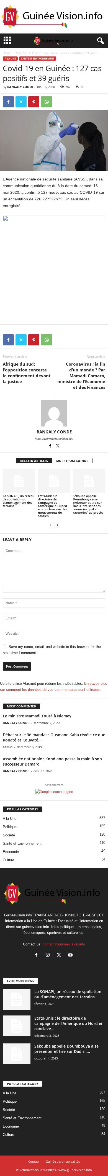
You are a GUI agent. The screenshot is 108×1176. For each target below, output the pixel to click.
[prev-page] (50, 525)
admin (7, 747)
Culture (8, 860)
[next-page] (57, 525)
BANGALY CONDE (20, 87)
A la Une (21, 53)
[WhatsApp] (46, 101)
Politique (10, 827)
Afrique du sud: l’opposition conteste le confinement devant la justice (27, 372)
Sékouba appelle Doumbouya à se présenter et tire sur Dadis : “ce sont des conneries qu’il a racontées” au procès (88, 504)
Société (9, 835)
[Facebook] (8, 101)
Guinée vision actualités (63, 1161)
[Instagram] (49, 955)
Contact (33, 1161)
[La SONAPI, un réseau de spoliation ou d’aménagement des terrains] (19, 481)
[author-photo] (54, 413)
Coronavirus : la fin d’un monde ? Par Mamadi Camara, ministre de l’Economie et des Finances (81, 375)
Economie (11, 852)
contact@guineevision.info (64, 944)
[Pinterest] (33, 101)
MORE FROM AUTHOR (72, 461)
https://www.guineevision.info (54, 438)
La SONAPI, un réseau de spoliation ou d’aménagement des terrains (18, 501)
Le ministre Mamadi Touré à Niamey (37, 715)
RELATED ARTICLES (34, 461)
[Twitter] (21, 101)
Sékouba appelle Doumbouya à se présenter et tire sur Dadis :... (66, 1048)
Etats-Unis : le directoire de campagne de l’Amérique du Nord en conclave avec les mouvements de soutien (52, 506)
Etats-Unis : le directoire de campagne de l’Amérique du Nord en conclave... (69, 1023)
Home (7, 53)
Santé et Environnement (37, 58)
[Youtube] (71, 955)
